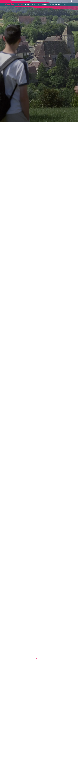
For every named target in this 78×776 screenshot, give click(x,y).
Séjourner (44, 4)
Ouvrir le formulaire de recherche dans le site (71, 4)
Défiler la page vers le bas (39, 773)
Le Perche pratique (55, 4)
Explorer (27, 4)
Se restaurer (35, 4)
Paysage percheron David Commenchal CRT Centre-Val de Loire (42, 658)
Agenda (65, 4)
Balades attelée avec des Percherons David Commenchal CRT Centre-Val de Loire (39, 658)
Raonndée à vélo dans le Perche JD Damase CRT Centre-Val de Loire (35, 658)
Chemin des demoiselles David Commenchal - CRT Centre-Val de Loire (38, 658)
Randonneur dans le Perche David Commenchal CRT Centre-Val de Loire (37, 658)
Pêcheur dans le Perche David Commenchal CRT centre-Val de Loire (41, 658)
